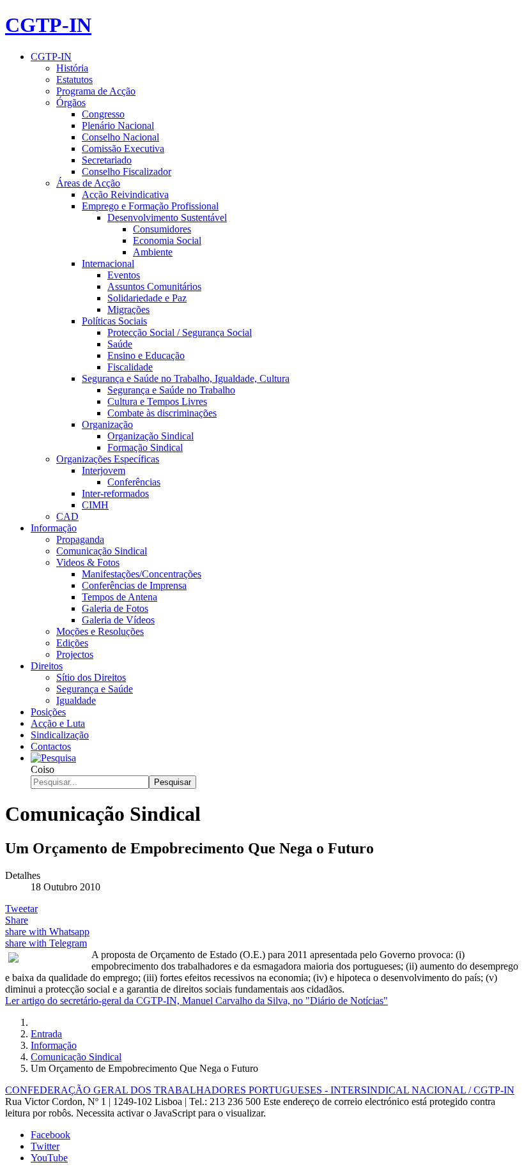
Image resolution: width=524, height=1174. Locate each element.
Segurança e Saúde (94, 688)
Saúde (119, 344)
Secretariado (107, 160)
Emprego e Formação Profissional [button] (150, 206)
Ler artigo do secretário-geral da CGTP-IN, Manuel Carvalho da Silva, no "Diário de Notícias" (196, 1000)
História (72, 68)
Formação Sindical (145, 447)
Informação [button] (54, 527)
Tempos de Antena (119, 596)
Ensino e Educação (146, 355)
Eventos (123, 275)
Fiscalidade (130, 367)
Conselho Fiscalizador (126, 171)
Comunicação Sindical (101, 550)
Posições (48, 711)
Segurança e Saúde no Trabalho (171, 390)
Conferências (133, 481)
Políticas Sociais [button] (114, 321)
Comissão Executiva (123, 148)
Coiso (42, 769)
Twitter (45, 1146)
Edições (72, 642)
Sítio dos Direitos (91, 677)
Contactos (51, 746)
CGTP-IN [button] (51, 56)
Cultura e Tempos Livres (157, 401)
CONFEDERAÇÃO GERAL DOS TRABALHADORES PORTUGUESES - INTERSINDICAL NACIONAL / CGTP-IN (259, 1090)
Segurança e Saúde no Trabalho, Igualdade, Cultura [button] (185, 378)
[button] (53, 757)
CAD (67, 516)
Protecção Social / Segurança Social (179, 332)
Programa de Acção (95, 91)
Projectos (74, 654)
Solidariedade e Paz (147, 298)
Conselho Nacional (120, 137)
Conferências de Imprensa (134, 585)
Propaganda (80, 539)
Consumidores (162, 229)
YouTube (49, 1157)
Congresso (103, 114)
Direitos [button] (47, 665)
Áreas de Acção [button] (88, 183)
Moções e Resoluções (100, 631)
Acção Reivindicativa (125, 194)
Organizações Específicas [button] (107, 459)
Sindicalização (60, 734)
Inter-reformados (115, 493)
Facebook (50, 1134)
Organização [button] (107, 424)
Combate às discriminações (162, 413)
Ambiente (153, 252)
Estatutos (74, 79)
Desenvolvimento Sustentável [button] (167, 217)
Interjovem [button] (103, 470)
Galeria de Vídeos (118, 619)
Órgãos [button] (71, 102)
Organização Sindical (150, 436)
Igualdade (76, 700)
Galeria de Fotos (115, 608)
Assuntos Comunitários (154, 286)
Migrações (128, 309)
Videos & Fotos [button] (87, 562)
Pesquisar (172, 782)
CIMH (95, 504)
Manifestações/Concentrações (141, 573)
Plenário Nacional (118, 125)
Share (16, 920)
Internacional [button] (108, 263)
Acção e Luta (58, 723)
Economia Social (167, 240)
